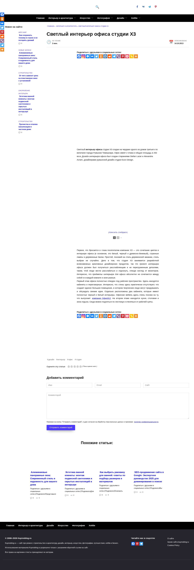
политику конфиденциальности (146, 422)
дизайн (51, 360)
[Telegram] (114, 56)
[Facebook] (79, 56)
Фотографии (78, 525)
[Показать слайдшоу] (118, 232)
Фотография (103, 18)
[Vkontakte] (92, 56)
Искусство (85, 18)
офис (70, 360)
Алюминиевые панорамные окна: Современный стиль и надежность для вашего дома (28, 58)
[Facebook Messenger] (88, 56)
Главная (40, 18)
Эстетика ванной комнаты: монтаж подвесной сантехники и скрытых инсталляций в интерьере (26, 104)
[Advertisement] (114, 342)
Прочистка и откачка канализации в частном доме (28, 126)
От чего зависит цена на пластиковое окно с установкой (28, 78)
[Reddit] (110, 56)
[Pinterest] (123, 56)
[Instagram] (83, 56)
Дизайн (120, 18)
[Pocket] (127, 56)
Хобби (134, 18)
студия (79, 360)
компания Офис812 (101, 298)
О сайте (170, 538)
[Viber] (118, 56)
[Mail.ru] (105, 56)
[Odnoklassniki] (101, 56)
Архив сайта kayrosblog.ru (178, 542)
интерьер (61, 360)
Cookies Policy (173, 545)
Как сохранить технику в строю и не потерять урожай (28, 37)
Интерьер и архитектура (60, 18)
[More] (136, 56)
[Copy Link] (131, 56)
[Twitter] (96, 56)
